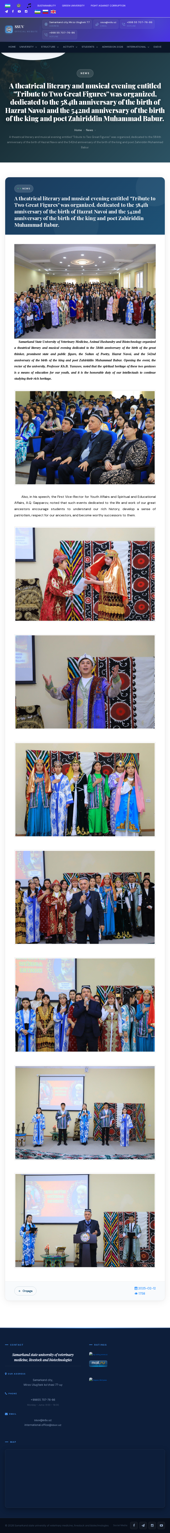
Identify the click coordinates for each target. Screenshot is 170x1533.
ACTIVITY (68, 46)
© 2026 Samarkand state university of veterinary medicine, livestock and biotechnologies (57, 1525)
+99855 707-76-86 (43, 1399)
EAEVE (158, 46)
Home (78, 130)
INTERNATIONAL (136, 46)
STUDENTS (88, 46)
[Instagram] (152, 1525)
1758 (141, 1293)
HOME (12, 46)
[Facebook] (134, 1525)
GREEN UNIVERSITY (73, 5)
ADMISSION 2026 (112, 46)
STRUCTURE (48, 46)
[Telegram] (143, 1525)
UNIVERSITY (26, 46)
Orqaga (28, 1291)
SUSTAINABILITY (46, 5)
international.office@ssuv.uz (42, 1424)
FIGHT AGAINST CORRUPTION (108, 5)
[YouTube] (161, 1525)
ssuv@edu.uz (43, 1420)
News (89, 130)
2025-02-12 (146, 1288)
